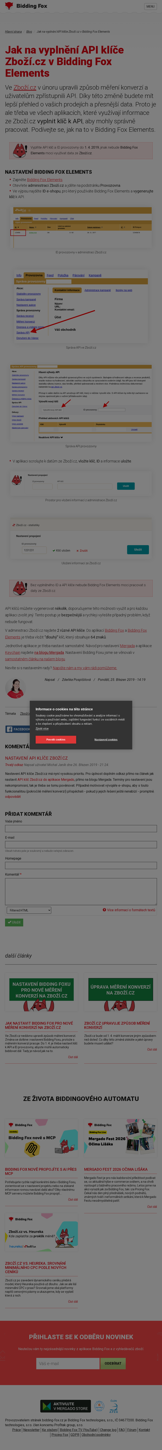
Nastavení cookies (105, 739)
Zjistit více (42, 728)
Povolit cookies (55, 739)
